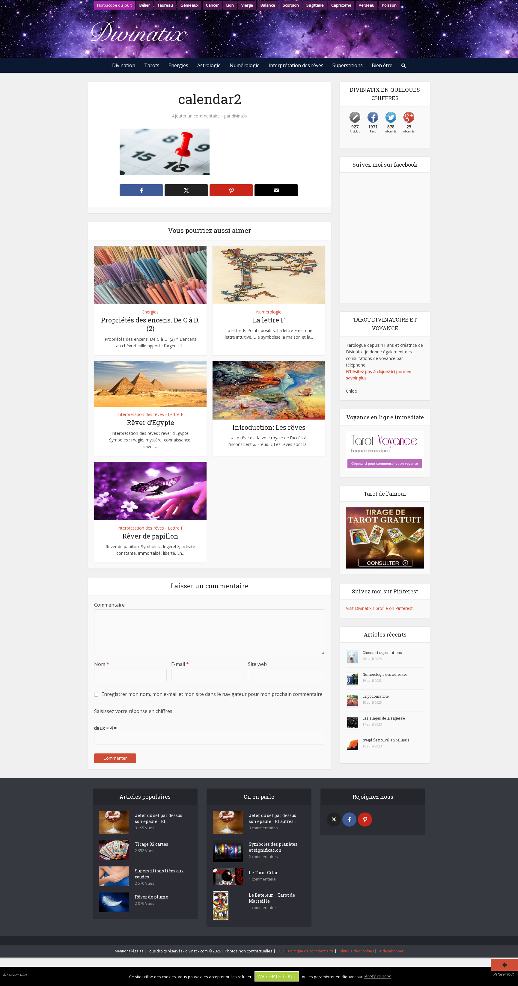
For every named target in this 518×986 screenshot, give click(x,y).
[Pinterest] (365, 819)
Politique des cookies (356, 951)
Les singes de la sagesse (383, 718)
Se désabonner (390, 951)
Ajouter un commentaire (196, 116)
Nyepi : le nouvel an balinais (385, 740)
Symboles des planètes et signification (273, 847)
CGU (280, 951)
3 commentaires (263, 827)
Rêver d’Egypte (150, 422)
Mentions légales (129, 951)
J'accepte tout (277, 976)
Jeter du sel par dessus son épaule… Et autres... (272, 818)
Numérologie (245, 65)
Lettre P (175, 528)
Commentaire (109, 604)
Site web (257, 664)
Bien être (382, 65)
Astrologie (209, 65)
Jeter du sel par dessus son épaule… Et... (158, 818)
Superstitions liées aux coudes (159, 874)
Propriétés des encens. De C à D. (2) (150, 324)
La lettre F (269, 320)
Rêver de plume (151, 897)
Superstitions (347, 65)
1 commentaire (262, 879)
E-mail (180, 664)
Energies (178, 65)
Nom (101, 664)
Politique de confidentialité (311, 951)
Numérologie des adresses (385, 674)
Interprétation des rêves (296, 65)
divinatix (239, 116)
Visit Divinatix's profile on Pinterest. (380, 608)
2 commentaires (263, 856)
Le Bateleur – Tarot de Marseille (272, 898)
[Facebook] (349, 819)
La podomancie (375, 696)
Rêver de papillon (150, 536)
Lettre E (175, 414)
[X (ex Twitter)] (334, 819)
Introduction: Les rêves (268, 427)
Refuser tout (503, 974)
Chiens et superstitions (382, 652)
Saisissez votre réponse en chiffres (133, 711)
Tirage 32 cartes (151, 844)
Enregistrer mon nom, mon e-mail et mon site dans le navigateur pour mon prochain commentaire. (212, 694)
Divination (123, 65)
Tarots (151, 65)
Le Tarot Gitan (264, 872)
